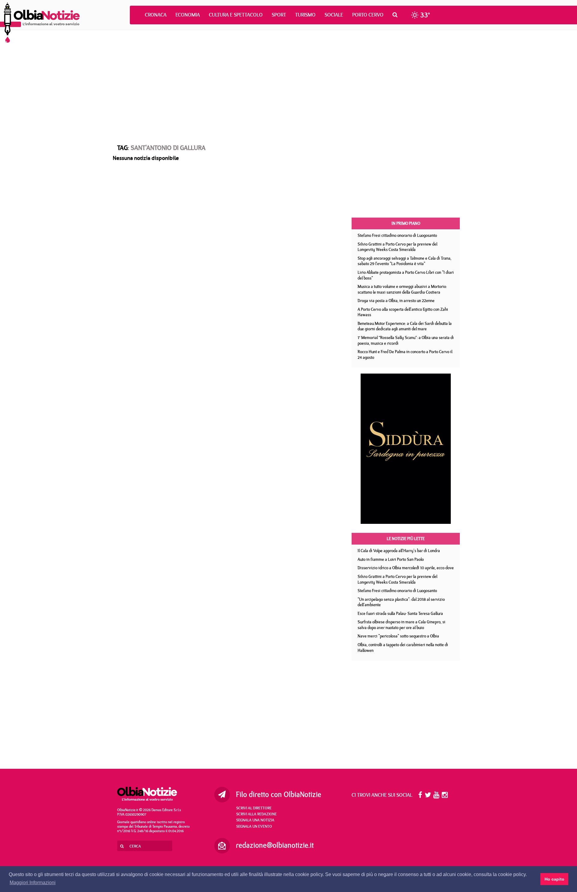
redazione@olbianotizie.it (275, 845)
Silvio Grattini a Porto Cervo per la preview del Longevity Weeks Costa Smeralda (397, 247)
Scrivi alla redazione (256, 814)
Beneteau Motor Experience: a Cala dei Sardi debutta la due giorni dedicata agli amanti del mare (405, 326)
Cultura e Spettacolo (236, 14)
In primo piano (406, 223)
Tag (122, 147)
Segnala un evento (254, 826)
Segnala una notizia (255, 820)
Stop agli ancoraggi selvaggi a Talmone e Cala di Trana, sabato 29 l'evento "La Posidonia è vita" (404, 261)
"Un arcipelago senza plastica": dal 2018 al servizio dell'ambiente (401, 602)
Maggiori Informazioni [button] (33, 882)
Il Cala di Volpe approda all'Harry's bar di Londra (399, 551)
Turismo (305, 14)
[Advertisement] (288, 81)
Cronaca (155, 14)
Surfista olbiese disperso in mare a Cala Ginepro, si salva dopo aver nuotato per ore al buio (401, 625)
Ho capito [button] (554, 879)
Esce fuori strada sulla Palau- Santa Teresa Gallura (400, 613)
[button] (396, 15)
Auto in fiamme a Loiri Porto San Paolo (391, 559)
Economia (188, 14)
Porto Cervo (367, 14)
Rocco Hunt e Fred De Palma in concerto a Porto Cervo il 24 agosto (405, 354)
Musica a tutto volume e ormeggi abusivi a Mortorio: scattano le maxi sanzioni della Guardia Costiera (402, 289)
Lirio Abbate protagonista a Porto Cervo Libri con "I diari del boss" (406, 275)
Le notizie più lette (406, 539)
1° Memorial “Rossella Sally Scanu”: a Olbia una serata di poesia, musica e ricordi (406, 340)
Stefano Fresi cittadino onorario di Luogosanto (397, 235)
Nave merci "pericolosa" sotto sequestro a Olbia (398, 636)
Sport (279, 14)
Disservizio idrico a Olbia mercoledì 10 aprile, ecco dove (406, 568)
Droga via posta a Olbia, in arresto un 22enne (396, 301)
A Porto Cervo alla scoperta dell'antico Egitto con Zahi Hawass (403, 312)
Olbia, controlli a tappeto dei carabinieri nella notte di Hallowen (403, 647)
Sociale (334, 14)
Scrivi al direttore (254, 808)
